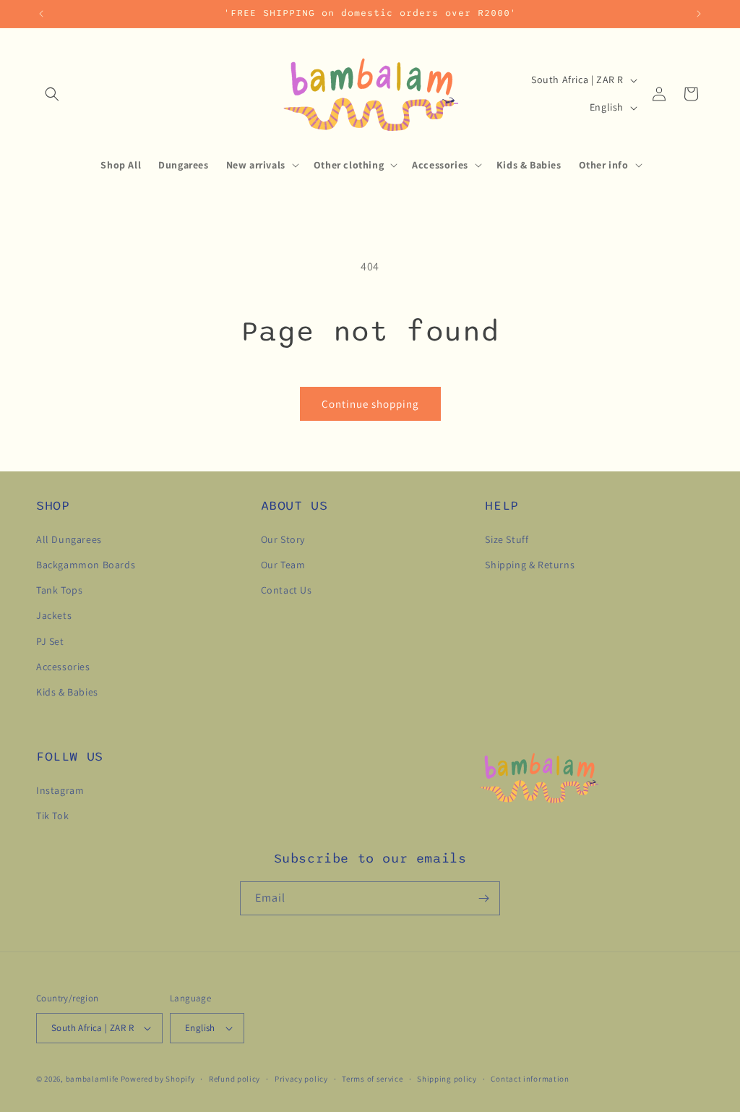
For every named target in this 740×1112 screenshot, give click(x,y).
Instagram (60, 790)
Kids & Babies (67, 691)
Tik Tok (52, 815)
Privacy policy (301, 1079)
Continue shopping (370, 404)
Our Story (283, 539)
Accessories (63, 666)
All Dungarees (69, 539)
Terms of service (372, 1079)
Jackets (54, 615)
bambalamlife (93, 1079)
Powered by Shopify (158, 1079)
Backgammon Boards (85, 564)
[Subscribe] (483, 898)
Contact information (530, 1079)
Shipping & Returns (530, 564)
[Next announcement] (699, 13)
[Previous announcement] (41, 13)
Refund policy (234, 1079)
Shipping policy (447, 1079)
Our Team (283, 564)
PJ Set (50, 641)
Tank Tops (59, 589)
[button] (52, 94)
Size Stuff (506, 539)
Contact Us (286, 589)
